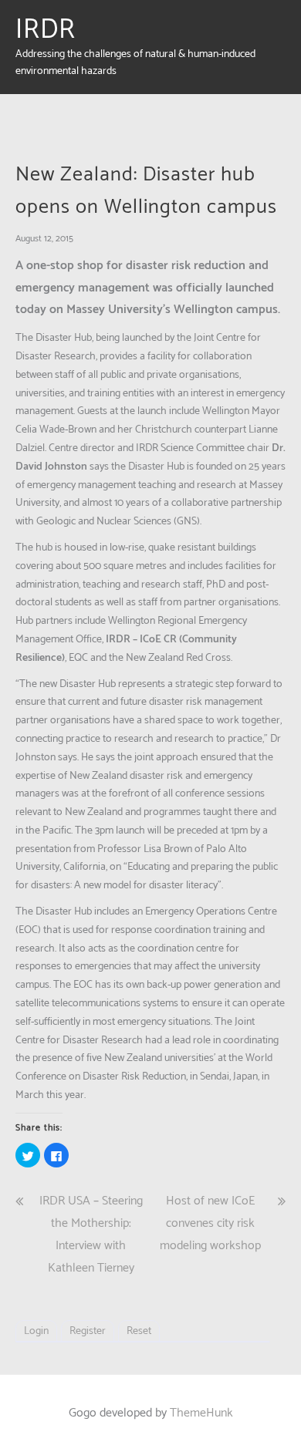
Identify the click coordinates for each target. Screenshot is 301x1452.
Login (36, 1331)
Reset (139, 1331)
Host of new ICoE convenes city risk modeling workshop (210, 1223)
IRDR (45, 30)
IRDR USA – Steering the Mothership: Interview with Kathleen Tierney (91, 1234)
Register (87, 1331)
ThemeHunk (201, 1413)
